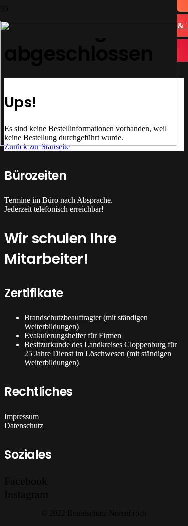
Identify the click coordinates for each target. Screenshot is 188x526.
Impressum (21, 416)
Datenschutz (23, 425)
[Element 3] (88, 143)
